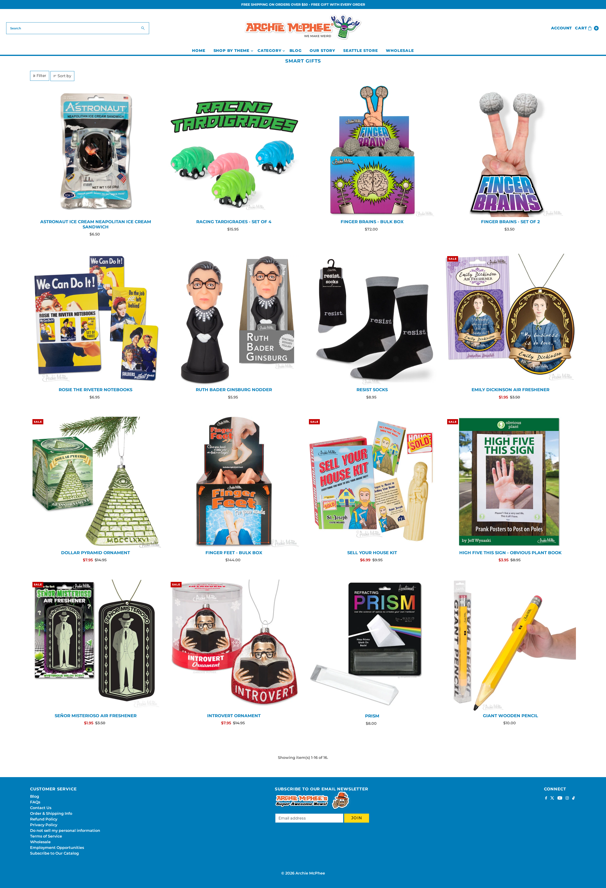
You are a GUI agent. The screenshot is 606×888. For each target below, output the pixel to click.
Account (561, 28)
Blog (296, 50)
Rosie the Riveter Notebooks (95, 389)
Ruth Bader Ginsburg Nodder (234, 389)
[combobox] (77, 28)
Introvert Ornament (234, 715)
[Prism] (372, 645)
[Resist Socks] (372, 319)
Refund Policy (43, 819)
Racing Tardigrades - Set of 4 (233, 221)
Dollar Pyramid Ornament (95, 552)
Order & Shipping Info (51, 813)
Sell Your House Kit (372, 552)
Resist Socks (372, 389)
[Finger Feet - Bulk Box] (233, 482)
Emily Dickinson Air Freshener (510, 389)
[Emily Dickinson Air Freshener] (510, 319)
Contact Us (40, 808)
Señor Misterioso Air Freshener (96, 715)
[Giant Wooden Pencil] (510, 645)
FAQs (35, 802)
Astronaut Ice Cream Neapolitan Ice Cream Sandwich (95, 224)
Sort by (64, 76)
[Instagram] (567, 798)
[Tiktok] (573, 798)
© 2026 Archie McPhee (303, 873)
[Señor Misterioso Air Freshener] (95, 645)
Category (269, 50)
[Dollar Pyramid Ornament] (95, 482)
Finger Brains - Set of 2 (510, 221)
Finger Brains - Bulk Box (372, 221)
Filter (41, 75)
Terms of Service (46, 836)
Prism (372, 716)
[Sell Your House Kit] (372, 482)
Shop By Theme (232, 50)
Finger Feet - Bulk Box (233, 552)
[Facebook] (546, 798)
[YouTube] (559, 798)
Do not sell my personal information (65, 830)
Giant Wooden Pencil (510, 715)
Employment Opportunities (57, 847)
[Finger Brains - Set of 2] (510, 151)
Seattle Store (360, 50)
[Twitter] (552, 798)
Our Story (322, 50)
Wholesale (400, 50)
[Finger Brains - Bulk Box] (372, 151)
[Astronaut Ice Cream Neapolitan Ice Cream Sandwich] (95, 151)
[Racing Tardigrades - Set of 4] (233, 151)
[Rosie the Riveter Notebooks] (95, 319)
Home (198, 50)
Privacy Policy (43, 825)
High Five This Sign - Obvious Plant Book (510, 552)
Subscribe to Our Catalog (54, 853)
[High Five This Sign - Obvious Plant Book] (510, 482)
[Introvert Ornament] (233, 645)
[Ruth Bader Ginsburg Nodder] (233, 319)
